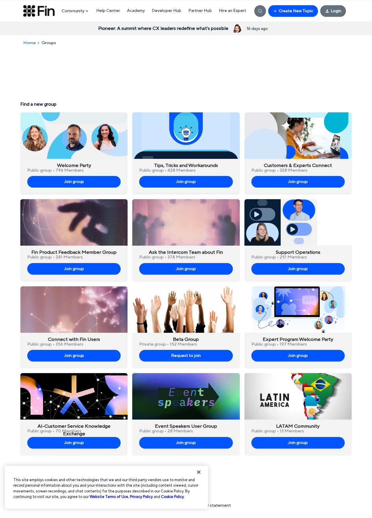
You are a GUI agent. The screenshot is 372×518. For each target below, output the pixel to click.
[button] (293, 11)
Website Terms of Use (109, 496)
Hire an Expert (232, 10)
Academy (136, 10)
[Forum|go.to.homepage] (39, 11)
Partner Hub (200, 10)
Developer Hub (166, 10)
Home (29, 43)
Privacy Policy (141, 496)
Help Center (108, 10)
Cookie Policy (172, 496)
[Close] (198, 472)
